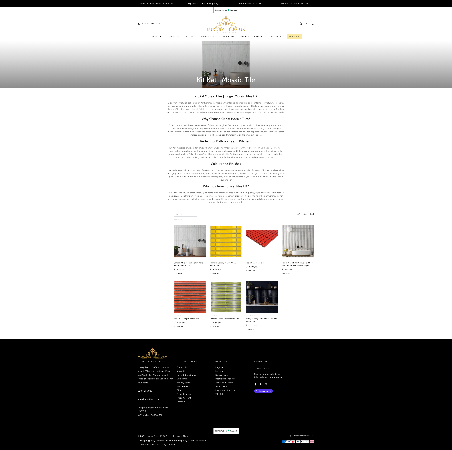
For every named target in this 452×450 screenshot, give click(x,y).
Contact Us (182, 367)
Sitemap (181, 401)
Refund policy (180, 440)
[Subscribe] (290, 368)
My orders (220, 371)
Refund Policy (183, 386)
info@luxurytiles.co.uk (148, 399)
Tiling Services (184, 394)
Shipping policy (147, 440)
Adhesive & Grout (224, 382)
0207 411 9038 (145, 390)
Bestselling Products (225, 378)
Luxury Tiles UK (154, 436)
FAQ (179, 390)
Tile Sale (219, 394)
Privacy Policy (183, 382)
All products (221, 386)
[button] (301, 23)
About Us (181, 371)
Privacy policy (164, 440)
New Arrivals (221, 375)
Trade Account (184, 397)
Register (219, 367)
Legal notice (168, 444)
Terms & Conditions (186, 375)
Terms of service (198, 440)
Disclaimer (182, 378)
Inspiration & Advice (225, 390)
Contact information (150, 444)
